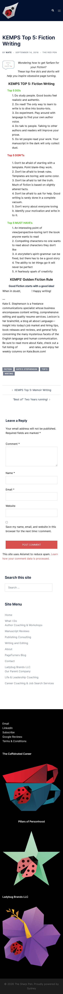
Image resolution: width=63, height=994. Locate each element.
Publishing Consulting (18, 637)
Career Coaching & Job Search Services (29, 683)
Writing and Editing (16, 643)
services (23, 347)
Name (10, 473)
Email (10, 489)
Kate (9, 52)
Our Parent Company (18, 671)
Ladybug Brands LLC (17, 667)
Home (8, 614)
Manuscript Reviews (17, 631)
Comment (13, 443)
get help (27, 291)
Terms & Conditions (14, 741)
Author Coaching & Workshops (23, 625)
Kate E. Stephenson (26, 369)
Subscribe (8, 732)
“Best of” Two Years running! (30, 399)
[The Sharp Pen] (10, 10)
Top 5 (44, 369)
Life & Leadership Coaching (21, 677)
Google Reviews (12, 736)
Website (10, 505)
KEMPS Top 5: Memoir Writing (33, 390)
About (8, 649)
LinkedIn (7, 728)
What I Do (11, 620)
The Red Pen (49, 52)
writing (9, 373)
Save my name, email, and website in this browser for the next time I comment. (31, 529)
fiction (8, 369)
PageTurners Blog (15, 655)
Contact (10, 661)
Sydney (31, 988)
